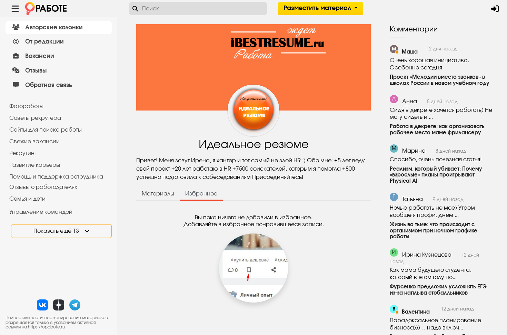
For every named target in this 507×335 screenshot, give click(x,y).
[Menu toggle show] (15, 8)
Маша (410, 52)
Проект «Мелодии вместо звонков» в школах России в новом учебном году (439, 80)
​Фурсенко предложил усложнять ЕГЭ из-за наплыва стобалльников (438, 290)
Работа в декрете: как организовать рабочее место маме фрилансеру (437, 129)
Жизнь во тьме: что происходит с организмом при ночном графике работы (433, 231)
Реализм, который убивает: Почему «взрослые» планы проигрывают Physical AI (436, 175)
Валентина (416, 312)
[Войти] (494, 8)
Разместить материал (318, 8)
